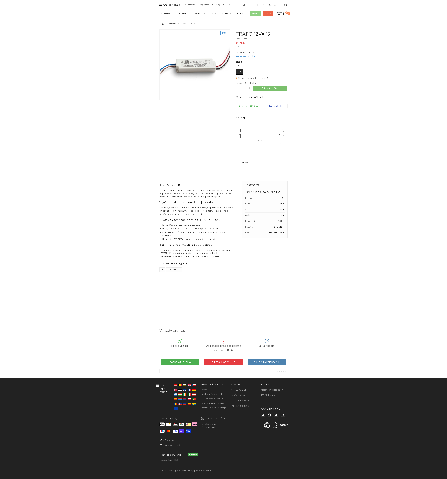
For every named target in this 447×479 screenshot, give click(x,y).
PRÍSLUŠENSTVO (174, 269)
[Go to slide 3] (279, 371)
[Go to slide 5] (283, 371)
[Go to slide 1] (275, 371)
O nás (204, 390)
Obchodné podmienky (212, 394)
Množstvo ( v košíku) (246, 83)
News (254, 13)
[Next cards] (167, 371)
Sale (266, 13)
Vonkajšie (182, 13)
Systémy (198, 13)
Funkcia (240, 13)
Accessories (173, 24)
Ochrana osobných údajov (214, 408)
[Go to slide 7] (287, 371)
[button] (244, 4)
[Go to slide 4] (281, 371)
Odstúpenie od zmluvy (212, 403)
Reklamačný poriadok (212, 399)
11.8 (239, 72)
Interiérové (165, 13)
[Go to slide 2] (277, 371)
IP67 (162, 269)
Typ (212, 13)
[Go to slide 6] (285, 371)
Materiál (225, 13)
